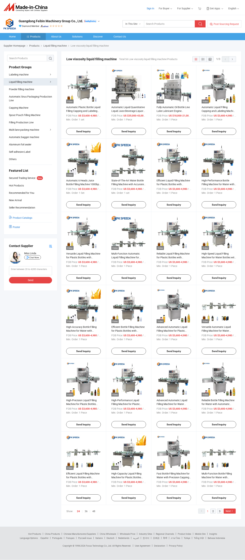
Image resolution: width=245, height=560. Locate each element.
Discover (98, 36)
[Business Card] (50, 246)
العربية (136, 538)
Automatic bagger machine (24, 137)
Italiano (99, 538)
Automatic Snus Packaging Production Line (30, 98)
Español (44, 538)
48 (93, 511)
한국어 (146, 538)
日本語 (156, 538)
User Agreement (142, 545)
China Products (52, 533)
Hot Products (34, 533)
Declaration (159, 545)
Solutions (77, 36)
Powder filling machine (21, 89)
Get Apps (215, 8)
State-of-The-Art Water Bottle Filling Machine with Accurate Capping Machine (127, 184)
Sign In (150, 8)
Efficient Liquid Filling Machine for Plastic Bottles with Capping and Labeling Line (83, 477)
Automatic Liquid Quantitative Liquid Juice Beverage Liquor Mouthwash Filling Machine (128, 110)
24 (78, 511)
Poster (16, 227)
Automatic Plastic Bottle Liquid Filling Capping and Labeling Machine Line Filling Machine (83, 110)
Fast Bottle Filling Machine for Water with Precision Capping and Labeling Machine (173, 477)
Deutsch (110, 538)
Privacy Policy (176, 545)
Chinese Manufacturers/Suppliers (80, 533)
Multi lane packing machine (24, 129)
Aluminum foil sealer (20, 144)
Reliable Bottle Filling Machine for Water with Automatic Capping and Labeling (218, 403)
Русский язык (85, 538)
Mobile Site (200, 533)
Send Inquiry (83, 131)
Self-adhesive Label (19, 151)
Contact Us (120, 36)
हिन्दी (165, 538)
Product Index (184, 533)
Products (35, 36)
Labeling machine (19, 74)
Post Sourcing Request (226, 24)
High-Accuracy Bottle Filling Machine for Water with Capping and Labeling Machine (83, 330)
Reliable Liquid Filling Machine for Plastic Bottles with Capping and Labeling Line (173, 257)
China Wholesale (108, 533)
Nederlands (123, 538)
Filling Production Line (21, 122)
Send (30, 280)
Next (228, 511)
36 (86, 511)
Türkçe (187, 538)
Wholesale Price (127, 533)
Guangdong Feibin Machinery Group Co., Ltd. (51, 21)
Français (70, 538)
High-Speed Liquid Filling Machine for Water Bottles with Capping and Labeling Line (219, 257)
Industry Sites (145, 533)
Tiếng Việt (199, 538)
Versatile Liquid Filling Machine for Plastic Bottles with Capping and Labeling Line (83, 257)
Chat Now (34, 257)
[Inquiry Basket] (200, 8)
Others (13, 159)
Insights (213, 533)
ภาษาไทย (175, 538)
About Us (56, 36)
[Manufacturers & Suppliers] (27, 7)
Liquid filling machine (20, 82)
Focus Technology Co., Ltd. (99, 545)
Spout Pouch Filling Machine (24, 115)
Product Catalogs (22, 217)
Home (12, 36)
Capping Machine (18, 107)
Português (57, 538)
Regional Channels (165, 533)
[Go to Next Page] (232, 59)
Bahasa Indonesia (216, 538)
